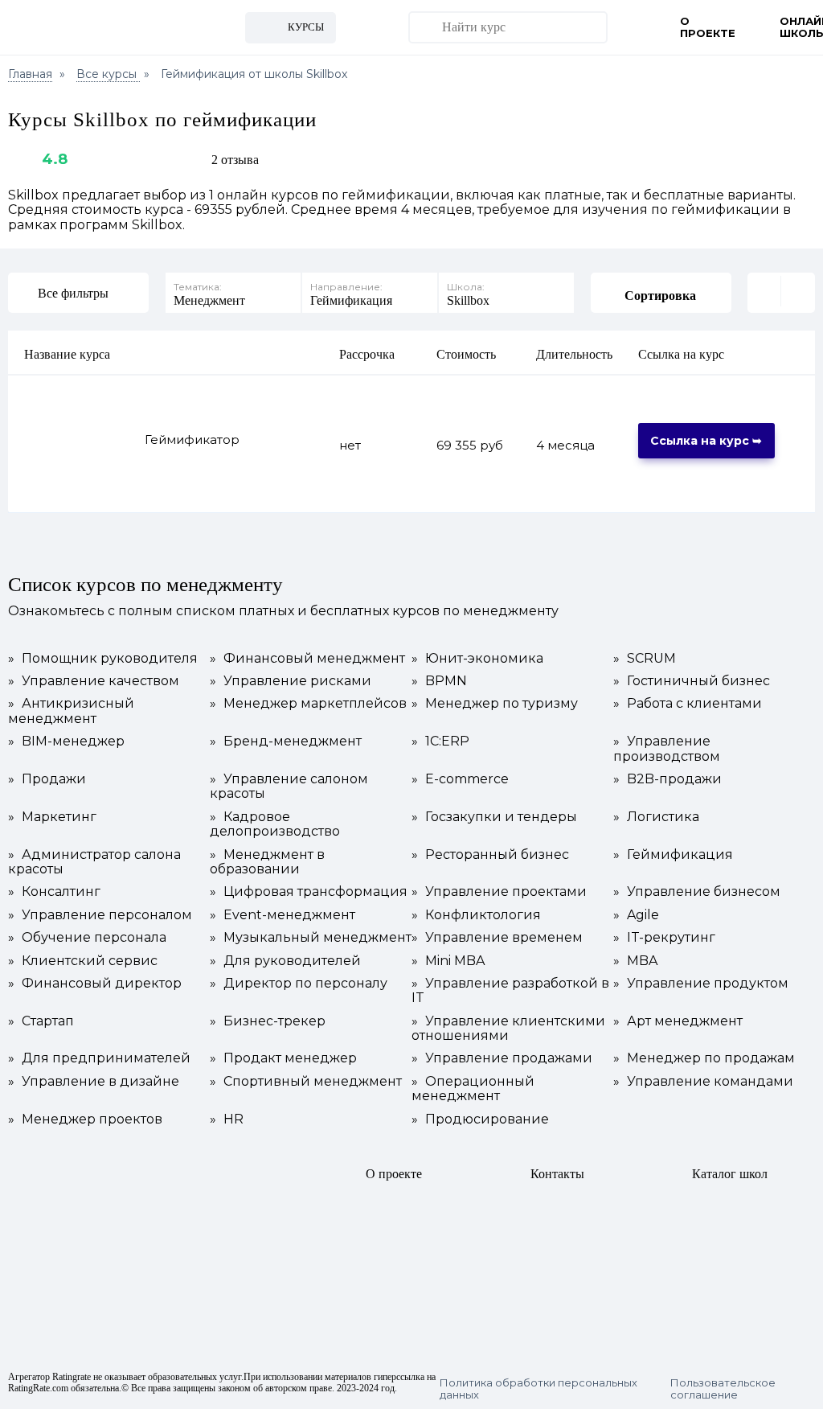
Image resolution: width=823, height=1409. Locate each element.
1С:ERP (440, 741)
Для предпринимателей (99, 1058)
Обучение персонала (87, 937)
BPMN (439, 681)
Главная (30, 74)
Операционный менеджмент (473, 1088)
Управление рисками (290, 681)
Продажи (47, 779)
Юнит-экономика (477, 658)
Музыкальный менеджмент (311, 937)
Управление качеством (93, 681)
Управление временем (497, 937)
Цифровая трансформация (308, 892)
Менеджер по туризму (495, 703)
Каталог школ (730, 1174)
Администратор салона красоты (94, 862)
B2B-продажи (667, 779)
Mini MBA (448, 961)
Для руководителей (285, 961)
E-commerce (460, 779)
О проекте (707, 26)
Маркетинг (52, 817)
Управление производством (666, 748)
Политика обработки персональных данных (538, 1389)
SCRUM (644, 658)
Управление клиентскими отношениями (508, 1028)
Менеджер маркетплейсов (308, 703)
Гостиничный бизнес (691, 681)
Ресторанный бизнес (490, 855)
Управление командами (703, 1081)
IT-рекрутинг (664, 937)
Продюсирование (480, 1119)
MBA (635, 961)
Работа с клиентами (687, 703)
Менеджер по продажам (704, 1058)
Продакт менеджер (283, 1058)
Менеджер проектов (85, 1119)
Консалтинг (54, 892)
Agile (636, 915)
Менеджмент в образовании (267, 862)
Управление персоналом (100, 915)
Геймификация (673, 855)
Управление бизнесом (696, 892)
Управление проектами (499, 892)
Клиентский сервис (83, 961)
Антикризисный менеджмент (71, 710)
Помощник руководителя (103, 658)
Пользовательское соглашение (723, 1389)
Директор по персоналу (298, 983)
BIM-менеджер (66, 741)
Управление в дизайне (93, 1081)
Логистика (656, 817)
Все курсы (108, 74)
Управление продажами (502, 1058)
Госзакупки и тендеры (494, 817)
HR (227, 1119)
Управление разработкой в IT (510, 990)
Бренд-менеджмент (286, 741)
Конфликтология (476, 915)
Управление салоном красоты (289, 786)
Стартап (41, 1021)
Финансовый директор (95, 983)
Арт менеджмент (678, 1021)
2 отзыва (235, 159)
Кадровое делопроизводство (275, 824)
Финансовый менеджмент (307, 658)
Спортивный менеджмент (306, 1081)
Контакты (557, 1174)
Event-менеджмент (282, 915)
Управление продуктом (700, 983)
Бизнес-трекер (268, 1021)
